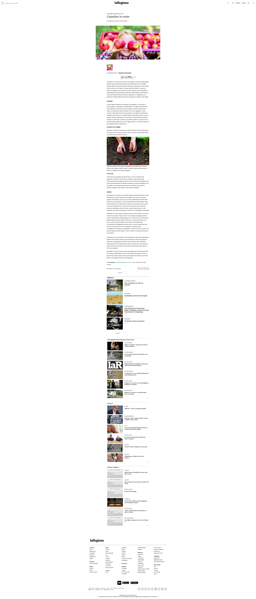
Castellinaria (124, 560)
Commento (124, 568)
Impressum (103, 588)
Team (155, 573)
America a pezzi (93, 572)
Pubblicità (115, 588)
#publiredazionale (158, 559)
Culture (108, 570)
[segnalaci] (233, 3)
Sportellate (108, 564)
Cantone (91, 547)
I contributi (124, 573)
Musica (123, 556)
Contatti (107, 588)
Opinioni (124, 566)
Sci (106, 554)
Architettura (140, 563)
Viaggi (139, 556)
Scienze (124, 553)
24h (155, 566)
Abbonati (238, 3)
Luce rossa (108, 565)
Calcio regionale (109, 553)
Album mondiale (109, 567)
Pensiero (124, 551)
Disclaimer (97, 588)
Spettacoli (124, 547)
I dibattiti (140, 549)
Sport (107, 547)
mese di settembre (117, 268)
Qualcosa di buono (158, 553)
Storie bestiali (141, 559)
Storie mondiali (109, 562)
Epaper (243, 3)
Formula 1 (108, 558)
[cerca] (227, 3)
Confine (91, 568)
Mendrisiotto (92, 556)
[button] (139, 589)
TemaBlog (156, 556)
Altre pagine (157, 564)
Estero (91, 566)
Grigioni (91, 558)
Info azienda (157, 572)
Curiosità (140, 561)
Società (123, 554)
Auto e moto (141, 565)
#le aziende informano (159, 561)
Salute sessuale (141, 572)
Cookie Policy (100, 589)
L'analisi (123, 570)
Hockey (107, 549)
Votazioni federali (93, 563)
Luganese (91, 554)
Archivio (156, 568)
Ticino (90, 549)
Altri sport (108, 560)
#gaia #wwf (157, 558)
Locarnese (92, 553)
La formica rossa (126, 572)
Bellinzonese (92, 551)
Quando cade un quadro (143, 569)
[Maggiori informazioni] (135, 77)
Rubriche (140, 552)
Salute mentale (141, 570)
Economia (124, 563)
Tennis (107, 556)
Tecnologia (140, 558)
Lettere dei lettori (142, 547)
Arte (107, 572)
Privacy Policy (93, 589)
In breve (156, 570)
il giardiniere (109, 268)
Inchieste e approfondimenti (142, 554)
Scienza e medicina (158, 549)
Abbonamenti (91, 588)
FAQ (111, 588)
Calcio (107, 551)
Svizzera (91, 561)
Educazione (157, 551)
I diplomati (140, 567)
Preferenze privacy (109, 589)
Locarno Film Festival (127, 558)
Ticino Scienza (157, 547)
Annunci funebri (121, 588)
